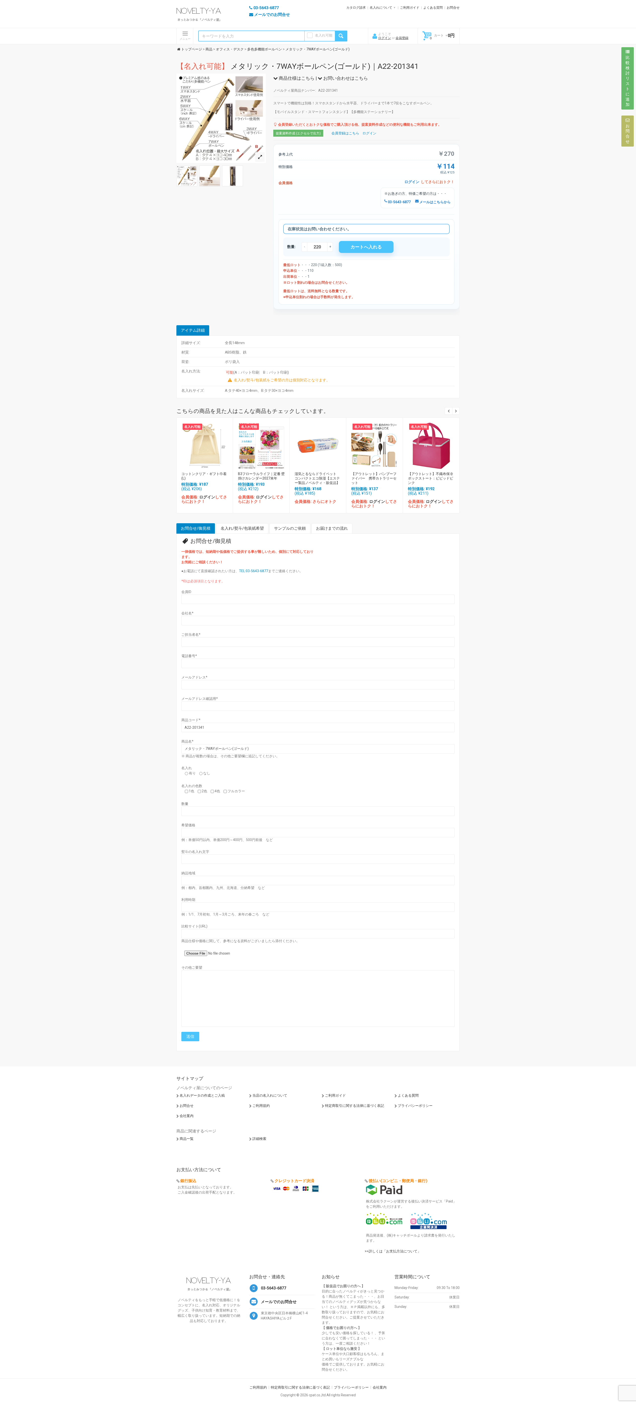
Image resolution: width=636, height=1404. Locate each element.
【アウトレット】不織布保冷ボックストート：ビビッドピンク (430, 478)
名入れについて (381, 7)
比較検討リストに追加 (628, 81)
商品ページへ (204, 444)
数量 (184, 804)
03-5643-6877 (399, 202)
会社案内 (187, 1116)
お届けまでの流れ (332, 528)
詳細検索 (259, 1139)
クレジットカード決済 (294, 1180)
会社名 (187, 613)
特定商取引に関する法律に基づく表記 (354, 1106)
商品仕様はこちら (296, 78)
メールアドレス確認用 (199, 699)
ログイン (384, 38)
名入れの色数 (191, 786)
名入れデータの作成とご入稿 (202, 1095)
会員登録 (402, 38)
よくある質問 (433, 7)
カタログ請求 (356, 7)
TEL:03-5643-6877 (253, 571)
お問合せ (453, 7)
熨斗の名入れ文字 (195, 852)
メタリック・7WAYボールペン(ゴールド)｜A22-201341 (297, 66)
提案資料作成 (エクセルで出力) (298, 133)
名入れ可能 (323, 35)
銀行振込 (188, 1180)
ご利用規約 (261, 1106)
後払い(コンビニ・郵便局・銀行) (398, 1180)
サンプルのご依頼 (290, 528)
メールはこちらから (435, 202)
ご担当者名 (190, 635)
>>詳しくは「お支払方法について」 (393, 1251)
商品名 (187, 741)
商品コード (190, 720)
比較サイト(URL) (194, 926)
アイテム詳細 (193, 330)
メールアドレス (194, 677)
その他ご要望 (191, 967)
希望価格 (188, 825)
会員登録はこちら (345, 133)
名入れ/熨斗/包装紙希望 (242, 528)
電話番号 (189, 656)
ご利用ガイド (409, 7)
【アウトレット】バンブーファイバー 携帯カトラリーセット (374, 478)
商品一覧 (187, 1139)
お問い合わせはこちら (345, 78)
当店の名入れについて (269, 1095)
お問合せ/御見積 (195, 528)
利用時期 (188, 900)
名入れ (186, 768)
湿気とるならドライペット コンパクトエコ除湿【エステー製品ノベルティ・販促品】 (317, 478)
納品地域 (188, 873)
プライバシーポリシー (415, 1106)
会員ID (186, 592)
